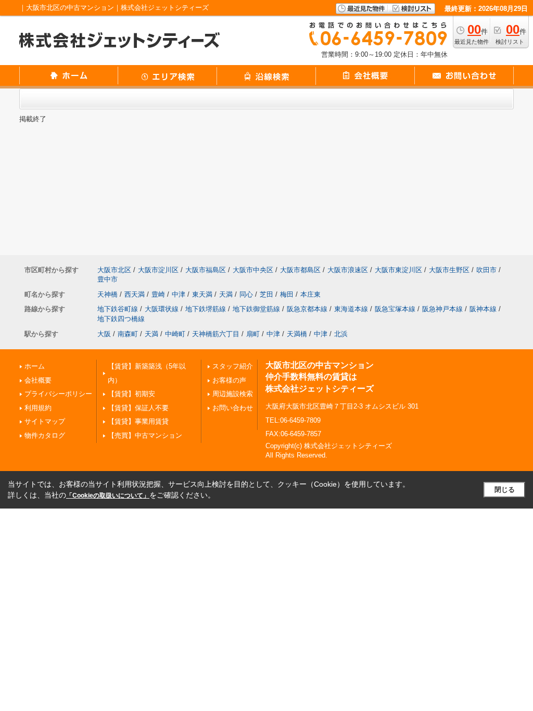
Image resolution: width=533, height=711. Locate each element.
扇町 (253, 334)
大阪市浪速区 (347, 270)
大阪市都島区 (300, 270)
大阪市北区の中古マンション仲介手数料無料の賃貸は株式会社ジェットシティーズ (319, 377)
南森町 (128, 334)
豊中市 (107, 279)
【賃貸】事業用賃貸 (138, 421)
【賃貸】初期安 (131, 394)
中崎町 (175, 334)
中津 (178, 294)
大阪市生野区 (449, 270)
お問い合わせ (232, 408)
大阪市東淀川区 (398, 270)
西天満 (134, 294)
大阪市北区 (114, 270)
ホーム (34, 366)
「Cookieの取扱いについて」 (107, 495)
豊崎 (158, 294)
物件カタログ (44, 435)
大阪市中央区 (253, 270)
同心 (246, 294)
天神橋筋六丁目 (215, 334)
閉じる (504, 489)
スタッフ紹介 (232, 366)
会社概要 (38, 380)
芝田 (266, 294)
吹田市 (486, 270)
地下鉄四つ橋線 (121, 319)
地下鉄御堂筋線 (256, 309)
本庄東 (310, 294)
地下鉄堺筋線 (205, 309)
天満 (226, 294)
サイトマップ (44, 421)
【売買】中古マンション (145, 435)
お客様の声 (229, 380)
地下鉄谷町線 (117, 309)
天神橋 (107, 294)
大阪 (104, 334)
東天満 (202, 294)
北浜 (341, 334)
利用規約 (38, 408)
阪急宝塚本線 (395, 309)
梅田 (287, 294)
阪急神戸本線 (442, 309)
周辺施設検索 (232, 394)
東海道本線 (351, 309)
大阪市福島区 (205, 270)
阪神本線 (483, 309)
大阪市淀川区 (158, 270)
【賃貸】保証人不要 (138, 408)
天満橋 (297, 334)
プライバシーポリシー (58, 394)
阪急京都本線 (307, 309)
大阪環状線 (162, 309)
